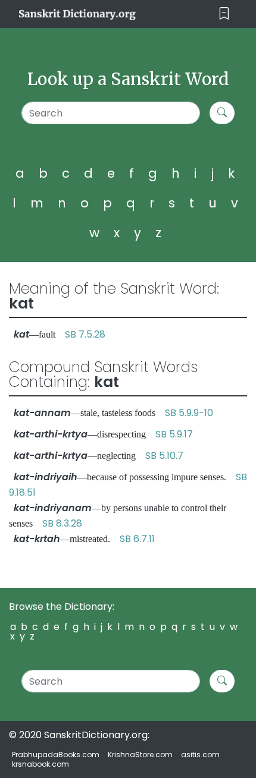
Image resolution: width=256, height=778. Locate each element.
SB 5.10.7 (164, 455)
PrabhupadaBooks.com (55, 754)
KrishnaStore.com (140, 754)
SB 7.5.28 (85, 334)
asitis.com (200, 754)
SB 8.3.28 (62, 523)
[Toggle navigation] (224, 14)
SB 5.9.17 (174, 434)
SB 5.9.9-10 (189, 413)
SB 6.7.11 (137, 539)
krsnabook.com (40, 764)
